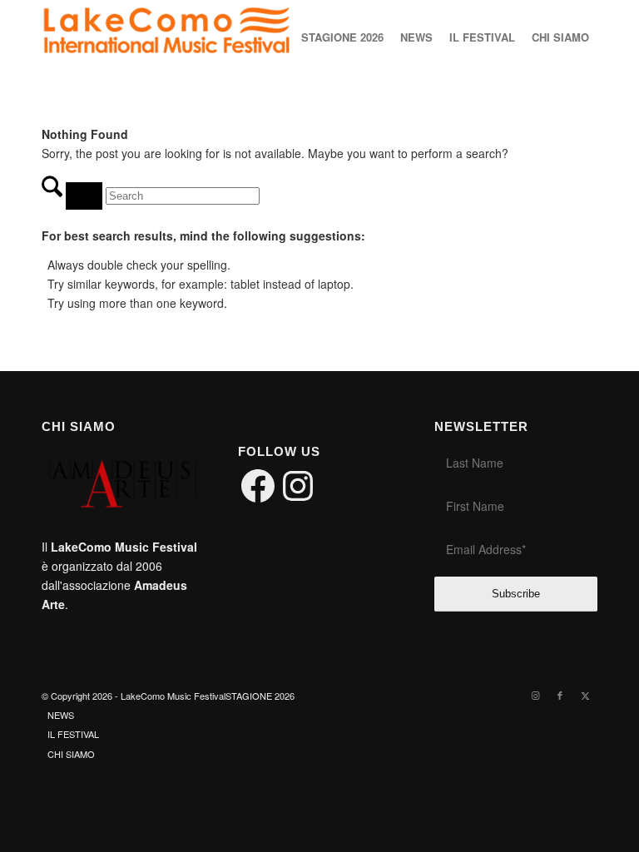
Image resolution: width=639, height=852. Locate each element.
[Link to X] (584, 694)
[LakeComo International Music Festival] (166, 37)
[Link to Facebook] (559, 694)
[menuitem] (342, 37)
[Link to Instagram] (535, 694)
